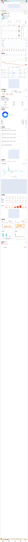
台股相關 (8, 128)
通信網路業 (5, 13)
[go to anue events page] (24, 2)
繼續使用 (25, 539)
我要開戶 (8, 13)
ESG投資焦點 (25, 11)
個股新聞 (2, 128)
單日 (23, 163)
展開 (25, 23)
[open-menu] (0, 2)
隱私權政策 (7, 539)
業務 (4, 110)
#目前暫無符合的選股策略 (18, 92)
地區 (2, 110)
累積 (25, 163)
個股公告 (5, 128)
